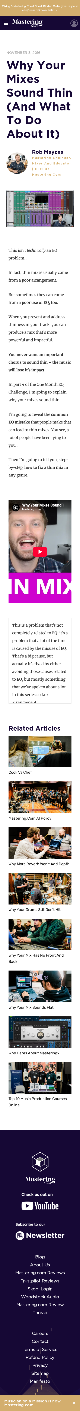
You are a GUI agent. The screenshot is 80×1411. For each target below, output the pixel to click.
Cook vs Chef (20, 772)
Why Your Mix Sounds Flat (31, 1007)
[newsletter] (40, 1231)
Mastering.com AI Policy (30, 818)
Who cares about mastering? (34, 1053)
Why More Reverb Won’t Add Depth (39, 864)
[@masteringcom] (40, 1201)
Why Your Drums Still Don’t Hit (35, 909)
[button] (6, 23)
